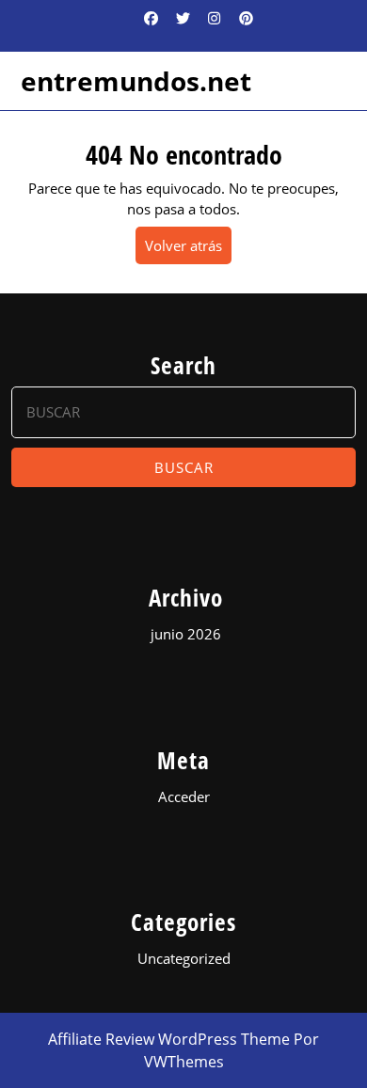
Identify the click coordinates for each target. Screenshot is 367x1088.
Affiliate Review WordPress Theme (169, 1039)
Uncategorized (184, 958)
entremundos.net (136, 81)
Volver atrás (188, 249)
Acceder (184, 796)
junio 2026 (186, 633)
